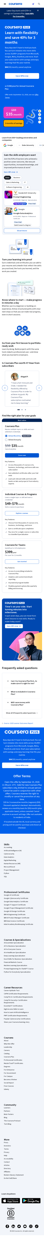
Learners (7, 1108)
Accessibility (8, 1159)
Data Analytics (9, 857)
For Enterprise (9, 1070)
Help (5, 1155)
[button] (22, 513)
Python (6, 873)
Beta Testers (9, 1114)
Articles (7, 1165)
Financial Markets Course (13, 962)
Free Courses (9, 1086)
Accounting (8, 847)
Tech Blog (7, 1124)
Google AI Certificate (11, 895)
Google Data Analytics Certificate (16, 901)
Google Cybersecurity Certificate (16, 898)
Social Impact (9, 1083)
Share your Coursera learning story (16, 1022)
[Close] (38, 10)
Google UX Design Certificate (14, 911)
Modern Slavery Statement (14, 1175)
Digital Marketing (10, 860)
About (6, 1040)
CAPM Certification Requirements (16, 994)
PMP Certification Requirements (15, 1015)
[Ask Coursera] (33, 4)
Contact (7, 1162)
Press (6, 1142)
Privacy (6, 1152)
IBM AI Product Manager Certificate (16, 918)
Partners (7, 1111)
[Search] (39, 4)
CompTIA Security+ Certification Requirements (15, 1001)
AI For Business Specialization (15, 946)
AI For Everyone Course (12, 949)
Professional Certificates (13, 1060)
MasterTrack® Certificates (13, 1063)
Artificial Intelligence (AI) (13, 850)
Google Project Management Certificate (18, 908)
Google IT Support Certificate (15, 905)
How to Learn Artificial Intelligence (16, 1012)
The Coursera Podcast (12, 1121)
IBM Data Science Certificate (14, 921)
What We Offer (9, 1044)
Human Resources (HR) (12, 863)
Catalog (7, 1053)
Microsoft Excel (9, 867)
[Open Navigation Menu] (5, 4)
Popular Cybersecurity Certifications (17, 1019)
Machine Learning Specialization (15, 965)
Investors (7, 1146)
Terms (6, 1149)
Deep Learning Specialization (14, 956)
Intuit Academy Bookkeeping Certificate (18, 924)
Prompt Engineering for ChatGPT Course (18, 969)
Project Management (11, 870)
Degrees (7, 1066)
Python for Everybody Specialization (17, 972)
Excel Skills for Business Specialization (18, 959)
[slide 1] (18, 409)
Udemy (6, 1089)
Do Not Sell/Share (10, 1178)
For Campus (8, 1076)
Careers (7, 1050)
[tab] (7, 178)
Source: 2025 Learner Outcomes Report (18, 723)
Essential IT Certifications (13, 1006)
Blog (5, 1117)
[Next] (39, 388)
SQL (5, 876)
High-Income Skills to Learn (13, 1009)
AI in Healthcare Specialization (15, 952)
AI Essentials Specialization (14, 943)
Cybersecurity (9, 854)
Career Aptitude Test (11, 990)
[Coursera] (15, 4)
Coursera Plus (9, 1057)
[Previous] (5, 388)
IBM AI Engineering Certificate (14, 914)
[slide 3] (25, 409)
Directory (7, 1168)
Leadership (8, 1047)
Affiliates (7, 1172)
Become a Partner (10, 1079)
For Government (10, 1073)
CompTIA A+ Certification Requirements (18, 997)
